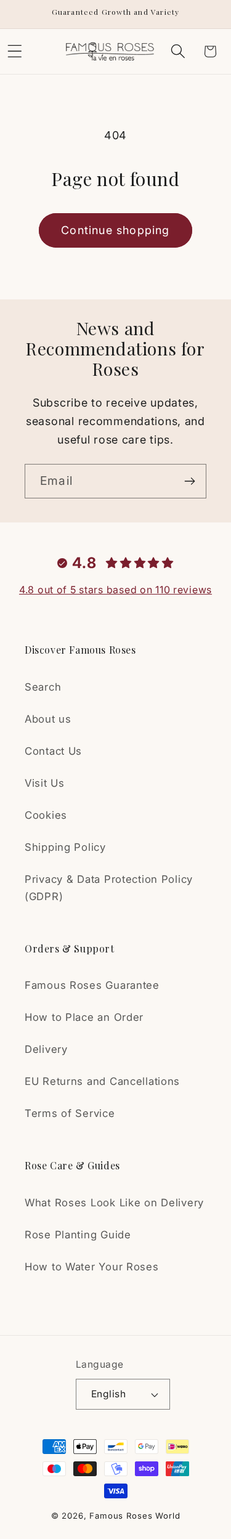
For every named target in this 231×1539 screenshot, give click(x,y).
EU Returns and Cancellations (102, 1081)
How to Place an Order (84, 1017)
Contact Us (53, 751)
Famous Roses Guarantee (92, 985)
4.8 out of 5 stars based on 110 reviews (115, 589)
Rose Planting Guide (78, 1234)
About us (48, 719)
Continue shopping (115, 230)
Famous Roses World (134, 1516)
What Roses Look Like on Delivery (114, 1202)
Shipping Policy (65, 847)
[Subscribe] (189, 481)
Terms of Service (70, 1113)
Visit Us (45, 783)
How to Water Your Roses (92, 1267)
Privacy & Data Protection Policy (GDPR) (109, 888)
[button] (177, 51)
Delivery (46, 1049)
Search (43, 687)
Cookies (46, 815)
